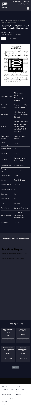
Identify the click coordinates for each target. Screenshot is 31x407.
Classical (10, 20)
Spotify (16, 222)
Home (2, 20)
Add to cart (13, 38)
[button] (15, 367)
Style (6, 20)
